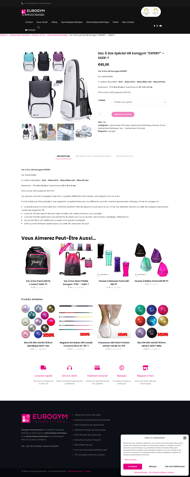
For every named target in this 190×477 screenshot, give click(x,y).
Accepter (132, 466)
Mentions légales (75, 471)
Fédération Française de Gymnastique (90, 430)
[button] (185, 438)
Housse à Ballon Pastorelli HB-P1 (151, 281)
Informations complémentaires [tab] (93, 156)
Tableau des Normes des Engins (87, 415)
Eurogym (112, 131)
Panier (115, 22)
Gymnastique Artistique (71, 22)
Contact (29, 22)
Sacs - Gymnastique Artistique (132, 128)
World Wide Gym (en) (83, 444)
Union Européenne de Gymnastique (89, 425)
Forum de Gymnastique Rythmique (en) (90, 450)
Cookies (87, 471)
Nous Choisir (42, 22)
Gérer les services (130, 459)
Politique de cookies (141, 472)
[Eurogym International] (33, 12)
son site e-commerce (37, 439)
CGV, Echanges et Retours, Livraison (161, 472)
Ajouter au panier (123, 114)
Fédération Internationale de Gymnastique (92, 420)
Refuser (153, 466)
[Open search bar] (38, 27)
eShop (54, 22)
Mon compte (128, 22)
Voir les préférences (175, 466)
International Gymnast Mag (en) (87, 440)
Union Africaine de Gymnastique (87, 435)
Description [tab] (63, 156)
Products (4, 35)
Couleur (101, 100)
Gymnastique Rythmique (97, 22)
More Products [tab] (124, 156)
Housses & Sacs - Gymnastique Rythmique (50, 35)
